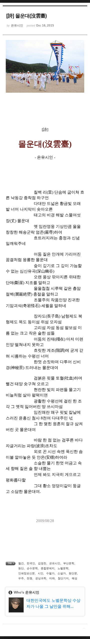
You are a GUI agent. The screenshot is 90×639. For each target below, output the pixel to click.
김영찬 (42, 563)
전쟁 (29, 578)
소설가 (62, 573)
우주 (21, 578)
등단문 (73, 573)
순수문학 (32, 568)
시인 (40, 573)
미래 (52, 578)
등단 (21, 568)
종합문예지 (47, 568)
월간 (21, 563)
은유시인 (54, 563)
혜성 (74, 578)
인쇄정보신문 (26, 573)
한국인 (31, 563)
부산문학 (68, 563)
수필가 (50, 573)
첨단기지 (63, 578)
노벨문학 (63, 568)
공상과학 (40, 578)
